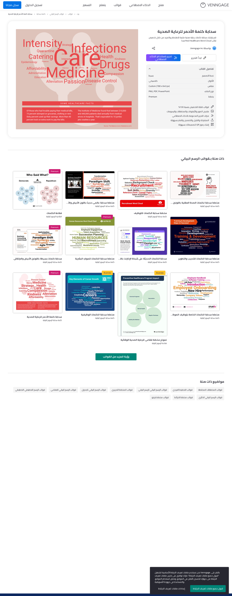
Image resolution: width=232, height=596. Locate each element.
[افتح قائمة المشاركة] (153, 48)
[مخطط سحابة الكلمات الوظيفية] (89, 292)
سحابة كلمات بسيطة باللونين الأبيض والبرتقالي (38, 258)
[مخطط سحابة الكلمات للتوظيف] (142, 190)
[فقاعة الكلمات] (37, 190)
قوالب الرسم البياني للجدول (94, 390)
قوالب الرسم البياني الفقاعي (63, 390)
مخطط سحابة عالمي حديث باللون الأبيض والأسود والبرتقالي (89, 202)
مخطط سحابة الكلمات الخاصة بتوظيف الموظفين (194, 314)
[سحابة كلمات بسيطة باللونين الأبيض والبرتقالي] (37, 241)
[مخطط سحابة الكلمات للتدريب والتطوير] (194, 236)
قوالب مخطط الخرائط (183, 397)
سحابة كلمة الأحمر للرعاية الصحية (44, 316)
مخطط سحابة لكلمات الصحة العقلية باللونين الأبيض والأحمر (194, 202)
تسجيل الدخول (33, 5)
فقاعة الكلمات (54, 213)
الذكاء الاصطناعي (139, 5)
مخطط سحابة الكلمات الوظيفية (97, 314)
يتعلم (102, 5)
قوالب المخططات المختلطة (210, 390)
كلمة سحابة (41, 14)
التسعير (87, 5)
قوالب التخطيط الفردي (183, 390)
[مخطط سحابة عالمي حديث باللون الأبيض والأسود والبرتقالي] (89, 185)
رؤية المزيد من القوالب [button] (116, 356)
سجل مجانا (12, 5)
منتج (161, 5)
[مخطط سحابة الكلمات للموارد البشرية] (89, 236)
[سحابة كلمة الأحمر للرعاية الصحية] (37, 293)
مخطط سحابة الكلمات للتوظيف (150, 213)
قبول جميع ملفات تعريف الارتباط (208, 589)
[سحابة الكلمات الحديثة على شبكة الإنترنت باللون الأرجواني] (142, 241)
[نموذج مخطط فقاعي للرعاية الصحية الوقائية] (142, 304)
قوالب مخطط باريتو (160, 397)
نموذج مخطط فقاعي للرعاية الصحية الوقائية (144, 339)
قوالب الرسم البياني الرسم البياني (152, 390)
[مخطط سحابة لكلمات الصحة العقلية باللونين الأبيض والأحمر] (194, 185)
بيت (78, 14)
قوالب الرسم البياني (57, 14)
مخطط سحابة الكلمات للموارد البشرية (94, 258)
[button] (199, 57)
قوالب (117, 5)
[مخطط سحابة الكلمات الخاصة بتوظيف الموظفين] (194, 292)
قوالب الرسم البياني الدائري (210, 397)
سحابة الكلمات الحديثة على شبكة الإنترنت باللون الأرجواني (142, 258)
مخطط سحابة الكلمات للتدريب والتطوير (198, 258)
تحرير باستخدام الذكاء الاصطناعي (161, 57)
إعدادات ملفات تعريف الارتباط (171, 589)
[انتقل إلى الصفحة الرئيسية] (214, 5)
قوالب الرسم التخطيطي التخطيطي (30, 390)
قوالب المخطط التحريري (122, 390)
